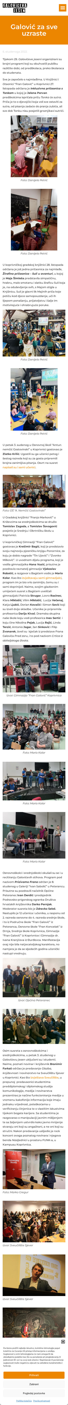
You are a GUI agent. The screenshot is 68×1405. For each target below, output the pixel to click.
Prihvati (34, 1375)
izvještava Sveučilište (45, 1077)
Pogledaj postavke (34, 1393)
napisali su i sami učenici (19, 467)
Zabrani (34, 1384)
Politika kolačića (24, 1401)
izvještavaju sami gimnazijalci (42, 577)
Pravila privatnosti (41, 1401)
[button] (63, 1341)
